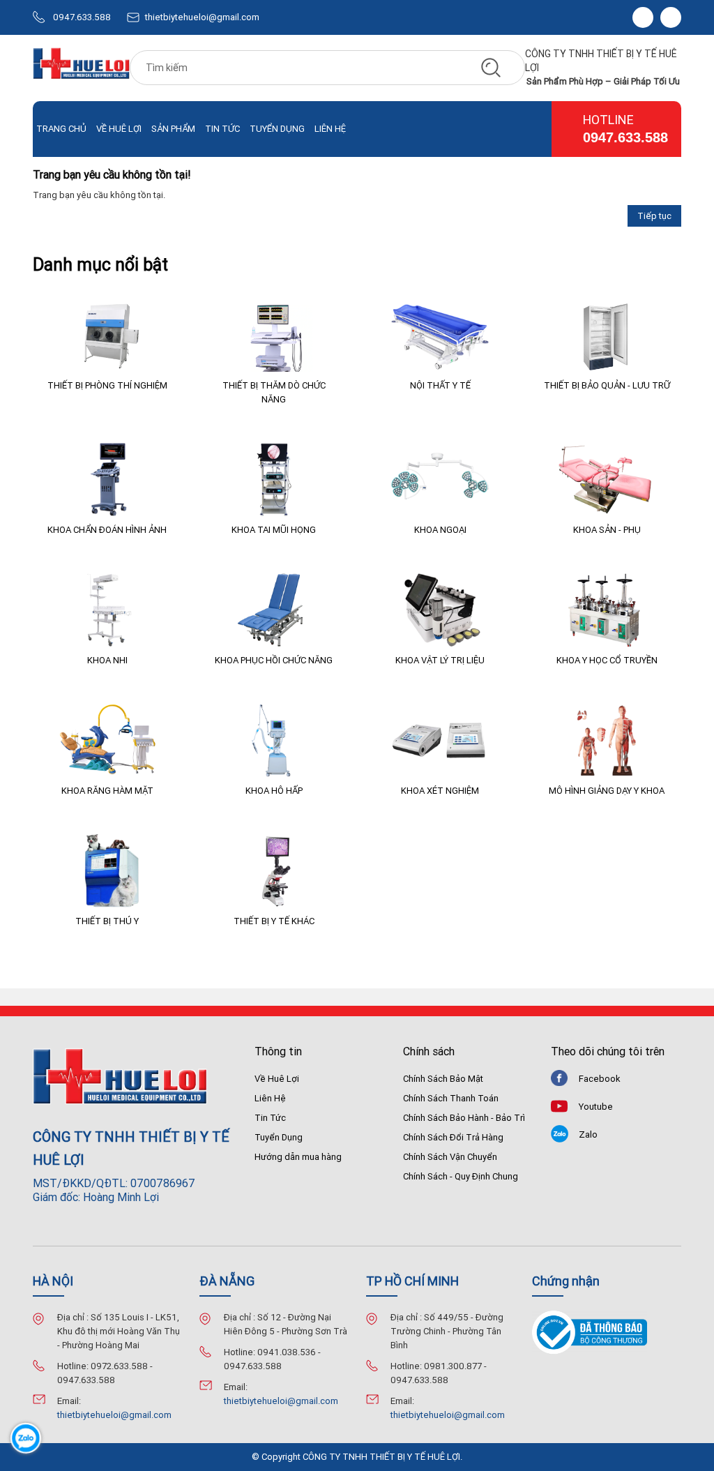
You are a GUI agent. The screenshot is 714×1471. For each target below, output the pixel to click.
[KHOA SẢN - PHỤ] (606, 479)
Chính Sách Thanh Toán (451, 1098)
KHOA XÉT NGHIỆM (440, 791)
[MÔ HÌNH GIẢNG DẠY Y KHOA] (606, 740)
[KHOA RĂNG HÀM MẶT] (107, 740)
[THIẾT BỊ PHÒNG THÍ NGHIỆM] (107, 335)
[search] (491, 67)
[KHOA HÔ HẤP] (274, 740)
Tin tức (222, 129)
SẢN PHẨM (173, 129)
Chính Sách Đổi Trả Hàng (453, 1137)
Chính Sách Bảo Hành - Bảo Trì (464, 1118)
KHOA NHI (107, 660)
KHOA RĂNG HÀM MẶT (107, 791)
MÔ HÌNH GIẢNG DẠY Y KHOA (606, 791)
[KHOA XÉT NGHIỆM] (440, 740)
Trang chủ (61, 129)
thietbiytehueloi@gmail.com (202, 17)
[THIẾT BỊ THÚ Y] (107, 870)
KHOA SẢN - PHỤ (607, 530)
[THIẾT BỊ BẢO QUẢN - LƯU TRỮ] (606, 335)
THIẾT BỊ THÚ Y (107, 921)
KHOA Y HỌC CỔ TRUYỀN (607, 660)
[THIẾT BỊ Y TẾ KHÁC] (274, 870)
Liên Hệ (270, 1098)
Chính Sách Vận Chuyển (450, 1157)
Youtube (596, 1106)
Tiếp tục (654, 216)
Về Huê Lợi (119, 129)
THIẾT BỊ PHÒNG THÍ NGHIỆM (107, 385)
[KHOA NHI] (107, 610)
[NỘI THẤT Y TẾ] (440, 335)
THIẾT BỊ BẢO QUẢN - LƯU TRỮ (607, 385)
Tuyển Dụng (277, 129)
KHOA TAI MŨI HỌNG (273, 530)
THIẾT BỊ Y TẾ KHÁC (274, 921)
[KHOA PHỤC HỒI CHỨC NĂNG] (274, 610)
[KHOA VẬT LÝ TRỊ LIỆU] (440, 610)
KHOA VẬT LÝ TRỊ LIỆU (440, 660)
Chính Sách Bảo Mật (443, 1079)
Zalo (588, 1134)
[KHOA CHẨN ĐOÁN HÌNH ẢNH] (107, 479)
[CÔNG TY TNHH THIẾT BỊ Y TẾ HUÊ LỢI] (81, 68)
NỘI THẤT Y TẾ (440, 385)
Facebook (600, 1079)
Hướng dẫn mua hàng (298, 1157)
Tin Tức (270, 1118)
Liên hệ (330, 129)
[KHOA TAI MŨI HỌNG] (274, 479)
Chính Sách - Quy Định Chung (460, 1176)
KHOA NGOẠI (440, 530)
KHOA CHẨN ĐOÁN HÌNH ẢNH (107, 530)
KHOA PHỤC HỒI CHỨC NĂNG (274, 660)
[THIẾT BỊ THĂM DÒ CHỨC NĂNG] (274, 335)
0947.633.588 (82, 17)
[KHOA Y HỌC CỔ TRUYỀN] (606, 610)
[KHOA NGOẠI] (440, 479)
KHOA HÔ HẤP (274, 791)
